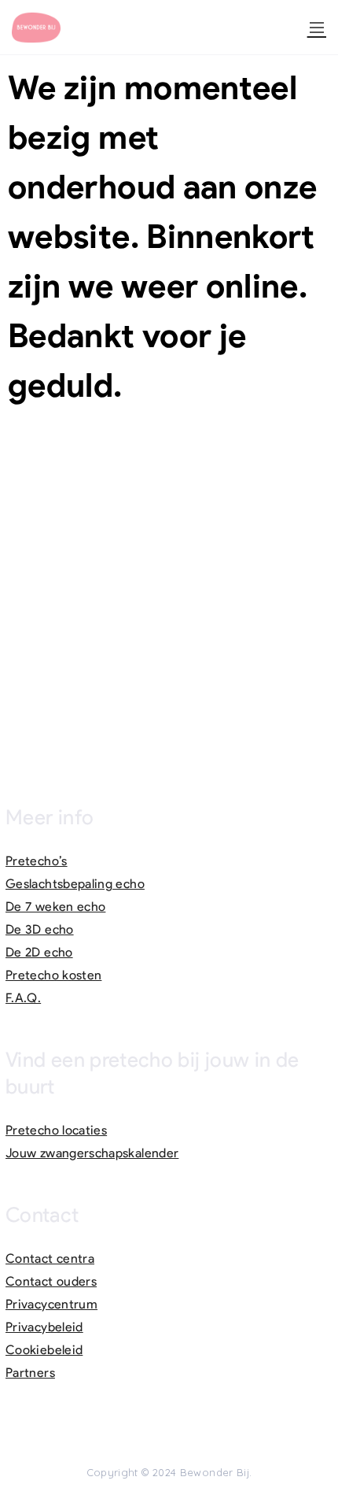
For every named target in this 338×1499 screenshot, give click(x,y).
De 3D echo (40, 929)
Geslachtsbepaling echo (75, 883)
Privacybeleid (44, 1326)
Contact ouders (51, 1281)
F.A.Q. (23, 997)
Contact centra (50, 1258)
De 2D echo (39, 952)
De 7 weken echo (55, 906)
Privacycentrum (51, 1304)
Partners (30, 1372)
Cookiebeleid (44, 1349)
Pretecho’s (37, 860)
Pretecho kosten (53, 975)
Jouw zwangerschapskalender (92, 1153)
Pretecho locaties (56, 1130)
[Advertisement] (169, 595)
